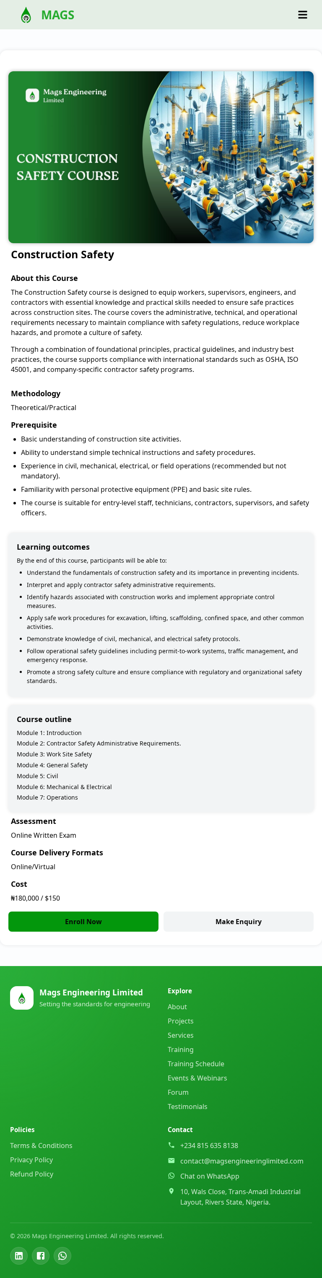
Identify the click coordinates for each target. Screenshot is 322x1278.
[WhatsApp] (62, 1256)
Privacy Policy (31, 1159)
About (177, 1006)
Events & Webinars (197, 1078)
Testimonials (188, 1106)
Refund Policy (31, 1174)
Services (181, 1035)
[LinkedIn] (19, 1256)
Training (181, 1049)
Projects (181, 1021)
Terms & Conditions (41, 1145)
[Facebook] (40, 1256)
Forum (178, 1092)
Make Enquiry (239, 921)
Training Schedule (196, 1063)
